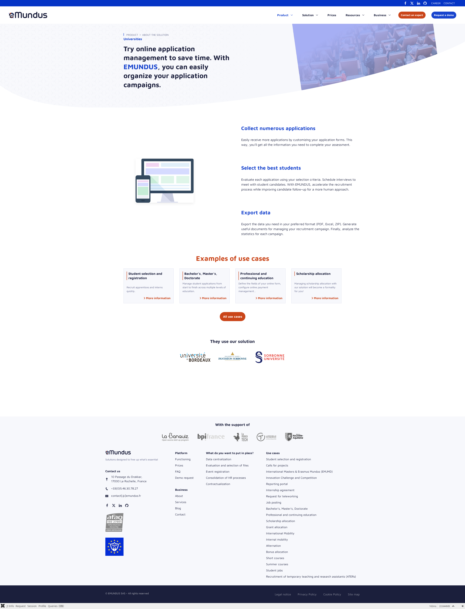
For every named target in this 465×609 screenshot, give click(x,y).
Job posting (273, 502)
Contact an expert (412, 15)
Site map (354, 594)
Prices (331, 15)
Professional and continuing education (291, 514)
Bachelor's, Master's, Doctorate (287, 508)
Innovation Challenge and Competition (291, 477)
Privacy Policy (307, 594)
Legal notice (283, 594)
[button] (114, 522)
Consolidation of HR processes (226, 477)
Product (132, 34)
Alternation (273, 545)
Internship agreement (280, 490)
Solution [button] (308, 15)
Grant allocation (276, 527)
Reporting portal (277, 483)
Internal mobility (277, 539)
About (179, 495)
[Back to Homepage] (28, 15)
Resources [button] (353, 15)
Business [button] (380, 15)
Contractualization (218, 483)
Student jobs (274, 570)
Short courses (275, 558)
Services (180, 502)
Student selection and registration (288, 459)
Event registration (217, 471)
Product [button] (283, 15)
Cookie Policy (332, 594)
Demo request (184, 477)
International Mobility (280, 533)
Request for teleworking (282, 496)
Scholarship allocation (280, 521)
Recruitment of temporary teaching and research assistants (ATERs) (311, 576)
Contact (449, 3)
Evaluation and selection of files (227, 465)
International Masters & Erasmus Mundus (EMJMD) (299, 471)
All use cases (232, 316)
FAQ (178, 471)
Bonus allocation (277, 551)
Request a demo (444, 15)
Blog (178, 508)
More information (158, 298)
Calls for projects (277, 465)
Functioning (183, 459)
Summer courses (277, 564)
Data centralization (218, 459)
